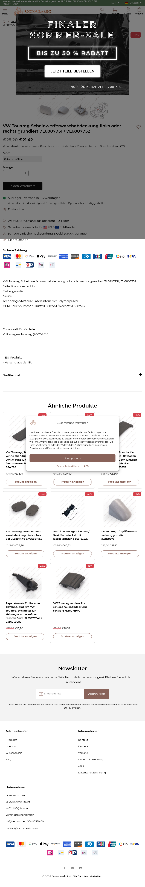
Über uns (11, 746)
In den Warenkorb (23, 186)
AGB (86, 466)
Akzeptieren (73, 458)
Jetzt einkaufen (17, 731)
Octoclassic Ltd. (62, 876)
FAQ (8, 759)
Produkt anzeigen (25, 482)
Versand (83, 753)
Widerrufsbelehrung (90, 759)
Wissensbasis (14, 753)
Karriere (83, 746)
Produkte (11, 740)
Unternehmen (16, 787)
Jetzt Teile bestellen (72, 71)
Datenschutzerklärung (68, 466)
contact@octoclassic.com (22, 828)
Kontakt (83, 740)
